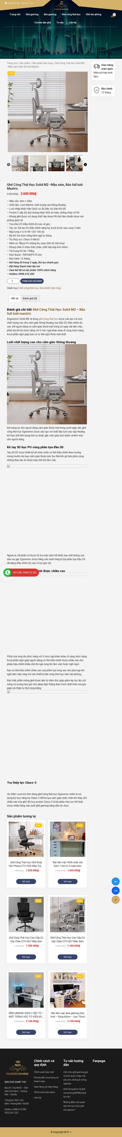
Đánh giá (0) (30, 298)
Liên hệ (72, 22)
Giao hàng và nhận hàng (46, 1087)
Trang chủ (15, 14)
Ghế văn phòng (93, 14)
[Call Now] (8, 573)
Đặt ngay (26, 881)
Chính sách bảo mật (44, 1072)
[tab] (15, 298)
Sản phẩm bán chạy (42, 63)
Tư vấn (60, 22)
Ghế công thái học (71, 14)
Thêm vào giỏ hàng (32, 281)
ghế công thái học (48, 318)
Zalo (116, 891)
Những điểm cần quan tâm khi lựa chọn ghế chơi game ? (74, 1106)
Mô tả (14, 298)
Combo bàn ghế (42, 22)
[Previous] (8, 165)
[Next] (85, 165)
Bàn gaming (50, 14)
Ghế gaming (32, 14)
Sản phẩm (25, 63)
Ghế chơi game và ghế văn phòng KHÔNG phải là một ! (74, 1093)
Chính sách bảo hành (44, 1092)
